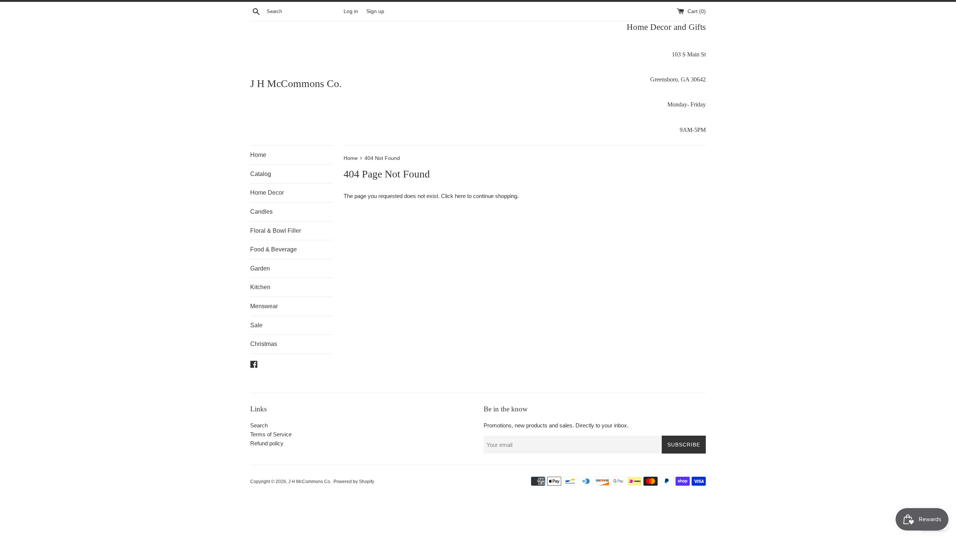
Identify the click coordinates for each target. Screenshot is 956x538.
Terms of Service (271, 434)
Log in (351, 11)
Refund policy (266, 443)
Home (258, 155)
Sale (256, 325)
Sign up (375, 11)
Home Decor (267, 192)
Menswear (264, 306)
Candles (261, 211)
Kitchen (260, 287)
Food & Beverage (273, 249)
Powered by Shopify (353, 481)
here (460, 196)
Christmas (263, 344)
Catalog (260, 174)
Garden (260, 268)
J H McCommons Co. (296, 83)
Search (259, 425)
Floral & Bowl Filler (275, 231)
